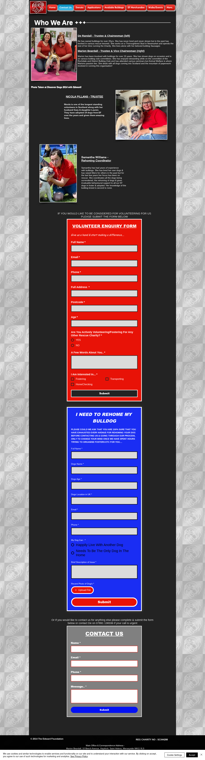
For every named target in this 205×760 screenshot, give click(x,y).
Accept (192, 754)
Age (74, 317)
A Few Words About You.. (88, 352)
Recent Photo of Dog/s (82, 583)
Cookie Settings (174, 754)
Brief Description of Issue (83, 562)
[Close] (201, 755)
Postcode (78, 302)
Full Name (78, 242)
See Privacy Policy (79, 756)
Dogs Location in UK (81, 494)
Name (76, 643)
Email (75, 257)
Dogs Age (76, 479)
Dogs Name (77, 464)
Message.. (79, 686)
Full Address (80, 287)
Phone (76, 272)
